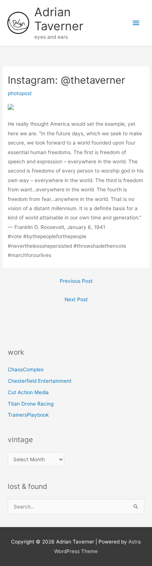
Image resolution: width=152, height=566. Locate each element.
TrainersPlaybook (28, 415)
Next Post (76, 299)
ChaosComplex (26, 369)
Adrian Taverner (58, 19)
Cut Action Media (28, 392)
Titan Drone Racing (30, 404)
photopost (20, 93)
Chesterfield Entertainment (40, 381)
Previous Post (76, 281)
